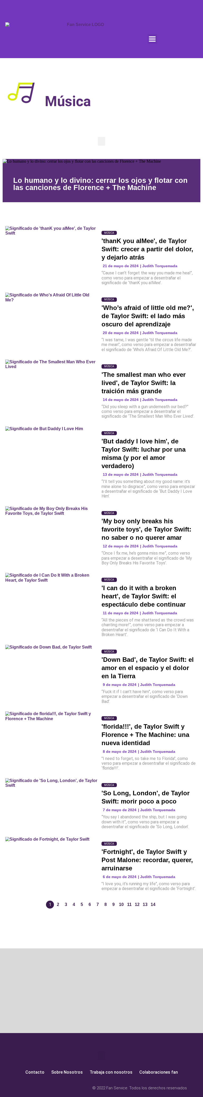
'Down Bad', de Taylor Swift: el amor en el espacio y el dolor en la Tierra (148, 668)
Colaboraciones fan (158, 1072)
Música (109, 232)
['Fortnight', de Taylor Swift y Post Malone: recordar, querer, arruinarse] (51, 860)
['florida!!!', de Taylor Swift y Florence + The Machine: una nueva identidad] (51, 734)
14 (153, 904)
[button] (101, 141)
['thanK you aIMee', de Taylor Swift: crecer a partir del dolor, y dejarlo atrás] (51, 249)
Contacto (34, 1072)
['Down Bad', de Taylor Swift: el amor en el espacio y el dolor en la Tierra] (51, 668)
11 (129, 904)
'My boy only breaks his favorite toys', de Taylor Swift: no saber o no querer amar (146, 529)
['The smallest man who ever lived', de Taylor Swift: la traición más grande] (51, 383)
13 (145, 904)
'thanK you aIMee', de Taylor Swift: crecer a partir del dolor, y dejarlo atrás (147, 249)
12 (137, 904)
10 (121, 904)
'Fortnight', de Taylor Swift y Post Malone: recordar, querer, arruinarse (147, 860)
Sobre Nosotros (67, 1072)
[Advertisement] (51, 992)
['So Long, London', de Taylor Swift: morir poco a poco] (51, 801)
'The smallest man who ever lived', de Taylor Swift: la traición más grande (144, 383)
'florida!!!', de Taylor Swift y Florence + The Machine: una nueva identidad (145, 734)
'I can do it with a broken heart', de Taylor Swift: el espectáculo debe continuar (144, 596)
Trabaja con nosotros (111, 1072)
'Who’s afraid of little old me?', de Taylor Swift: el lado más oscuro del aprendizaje (148, 316)
